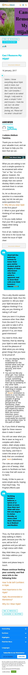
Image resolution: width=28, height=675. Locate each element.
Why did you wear (14, 205)
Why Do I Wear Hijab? (11, 604)
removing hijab (7, 614)
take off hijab (17, 614)
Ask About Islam (14, 39)
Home (5, 39)
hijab (5, 611)
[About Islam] (8, 5)
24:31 (16, 286)
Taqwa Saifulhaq (12, 128)
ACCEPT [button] (13, 671)
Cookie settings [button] (6, 671)
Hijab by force (12, 611)
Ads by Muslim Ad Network (14, 1)
